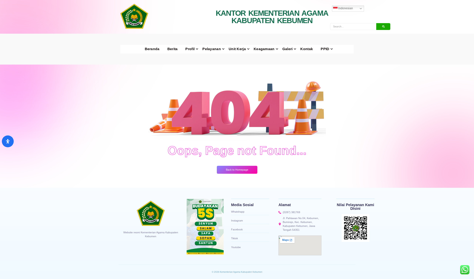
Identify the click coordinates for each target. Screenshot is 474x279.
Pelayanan (211, 49)
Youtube (236, 247)
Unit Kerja (237, 49)
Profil (190, 49)
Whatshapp (237, 211)
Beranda (152, 49)
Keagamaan (264, 49)
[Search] (383, 26)
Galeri (287, 49)
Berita (172, 49)
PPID (325, 49)
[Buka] (8, 141)
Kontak (306, 49)
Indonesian (345, 8)
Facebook (237, 229)
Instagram (237, 220)
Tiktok (234, 238)
